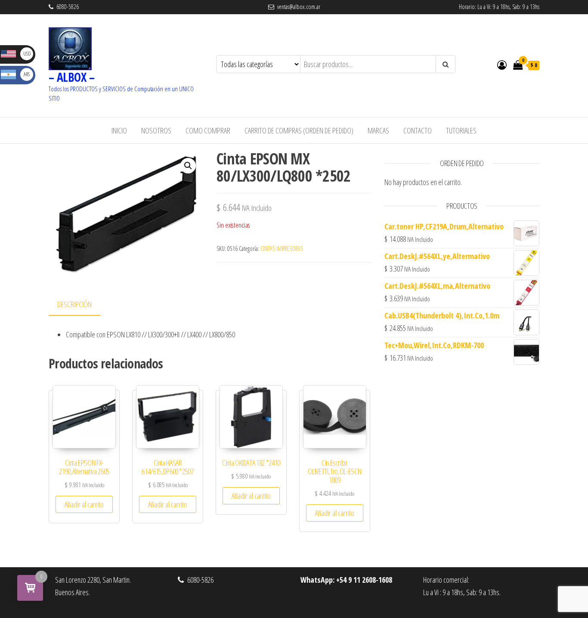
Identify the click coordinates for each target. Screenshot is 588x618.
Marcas (378, 130)
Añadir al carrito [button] (84, 504)
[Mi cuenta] (502, 64)
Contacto (417, 130)
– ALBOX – (71, 77)
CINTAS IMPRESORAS (281, 248)
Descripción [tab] (74, 304)
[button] (188, 165)
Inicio (119, 130)
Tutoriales (461, 130)
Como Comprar (208, 130)
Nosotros (156, 130)
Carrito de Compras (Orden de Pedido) (298, 130)
